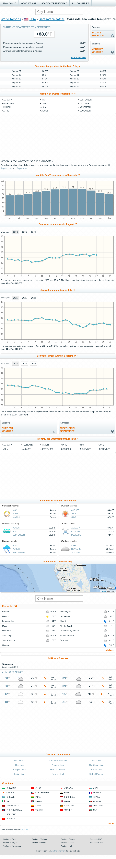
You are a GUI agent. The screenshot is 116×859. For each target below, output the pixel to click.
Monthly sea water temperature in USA (57, 439)
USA (32, 19)
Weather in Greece (39, 843)
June (44, 103)
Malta (67, 801)
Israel (96, 797)
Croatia (68, 788)
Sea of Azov (19, 760)
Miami (63, 621)
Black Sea (96, 760)
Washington (65, 611)
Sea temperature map (54, 3)
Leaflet (103, 591)
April (6, 111)
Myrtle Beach (66, 626)
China (38, 788)
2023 (33, 363)
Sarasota (64, 640)
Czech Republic (43, 793)
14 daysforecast (98, 34)
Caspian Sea (19, 769)
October (84, 103)
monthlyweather (97, 50)
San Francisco (67, 635)
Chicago (6, 645)
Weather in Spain (67, 843)
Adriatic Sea (96, 769)
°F (15, 3)
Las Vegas (65, 616)
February (8, 103)
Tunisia (39, 810)
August (45, 111)
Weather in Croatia (97, 843)
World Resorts (11, 19)
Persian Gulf (58, 774)
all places (110, 650)
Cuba (96, 788)
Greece (10, 797)
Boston (5, 611)
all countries (108, 823)
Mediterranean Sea (58, 760)
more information (78, 57)
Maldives (40, 801)
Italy (9, 801)
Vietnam (10, 819)
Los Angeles (8, 621)
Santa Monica (8, 640)
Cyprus (10, 793)
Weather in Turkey (68, 839)
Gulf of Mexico (96, 774)
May (43, 100)
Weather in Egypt (9, 839)
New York (6, 631)
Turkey (68, 810)
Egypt (67, 793)
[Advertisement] (58, 137)
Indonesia (69, 797)
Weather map (28, 3)
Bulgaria (11, 788)
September (86, 100)
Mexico (97, 801)
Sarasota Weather (51, 19)
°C (10, 3)
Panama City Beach (69, 631)
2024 (33, 232)
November (85, 107)
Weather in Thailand (39, 839)
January (7, 100)
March (7, 107)
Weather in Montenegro (12, 846)
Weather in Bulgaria (10, 843)
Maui (4, 626)
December (85, 111)
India (38, 797)
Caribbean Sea (96, 765)
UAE (95, 810)
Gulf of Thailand (57, 769)
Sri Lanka (69, 806)
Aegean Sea (58, 765)
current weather (7, 429)
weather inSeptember (67, 429)
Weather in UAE (96, 839)
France (97, 793)
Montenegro (13, 806)
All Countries (80, 3)
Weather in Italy (67, 846)
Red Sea (19, 765)
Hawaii (5, 616)
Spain (38, 806)
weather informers (58, 851)
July (43, 107)
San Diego (7, 635)
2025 (24, 232)
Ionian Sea (19, 774)
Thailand (98, 806)
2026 (15, 232)
